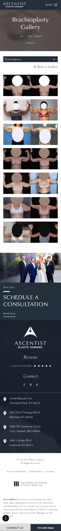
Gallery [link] (29, 36)
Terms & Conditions (16, 471)
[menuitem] (24, 385)
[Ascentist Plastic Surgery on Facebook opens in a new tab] (24, 385)
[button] (5, 518)
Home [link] (22, 36)
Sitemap (50, 471)
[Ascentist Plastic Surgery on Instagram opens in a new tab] (30, 385)
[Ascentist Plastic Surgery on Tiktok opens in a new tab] (37, 385)
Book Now (9, 313)
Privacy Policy (36, 471)
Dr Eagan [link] (38, 36)
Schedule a (25, 296)
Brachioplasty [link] (30, 43)
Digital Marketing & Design (34, 483)
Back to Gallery (47, 66)
